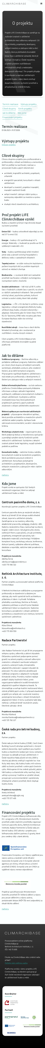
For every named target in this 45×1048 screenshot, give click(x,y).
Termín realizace (10, 104)
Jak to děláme (8, 112)
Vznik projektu (25, 108)
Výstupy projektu (29, 104)
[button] (41, 3)
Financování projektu (12, 117)
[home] (14, 3)
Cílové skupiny (9, 108)
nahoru (5, 475)
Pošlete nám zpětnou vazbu (16, 963)
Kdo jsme (22, 112)
